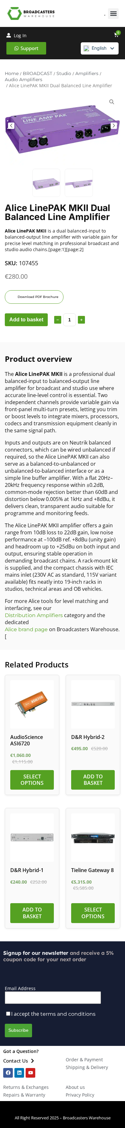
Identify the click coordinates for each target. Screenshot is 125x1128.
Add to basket (26, 319)
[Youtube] (30, 1073)
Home (12, 73)
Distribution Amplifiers (34, 615)
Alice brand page (26, 629)
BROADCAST (37, 73)
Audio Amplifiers (23, 79)
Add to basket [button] (93, 780)
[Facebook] (8, 1073)
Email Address (20, 988)
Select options (32, 780)
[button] (113, 13)
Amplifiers (86, 73)
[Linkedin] (19, 1073)
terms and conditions (68, 1014)
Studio (63, 73)
